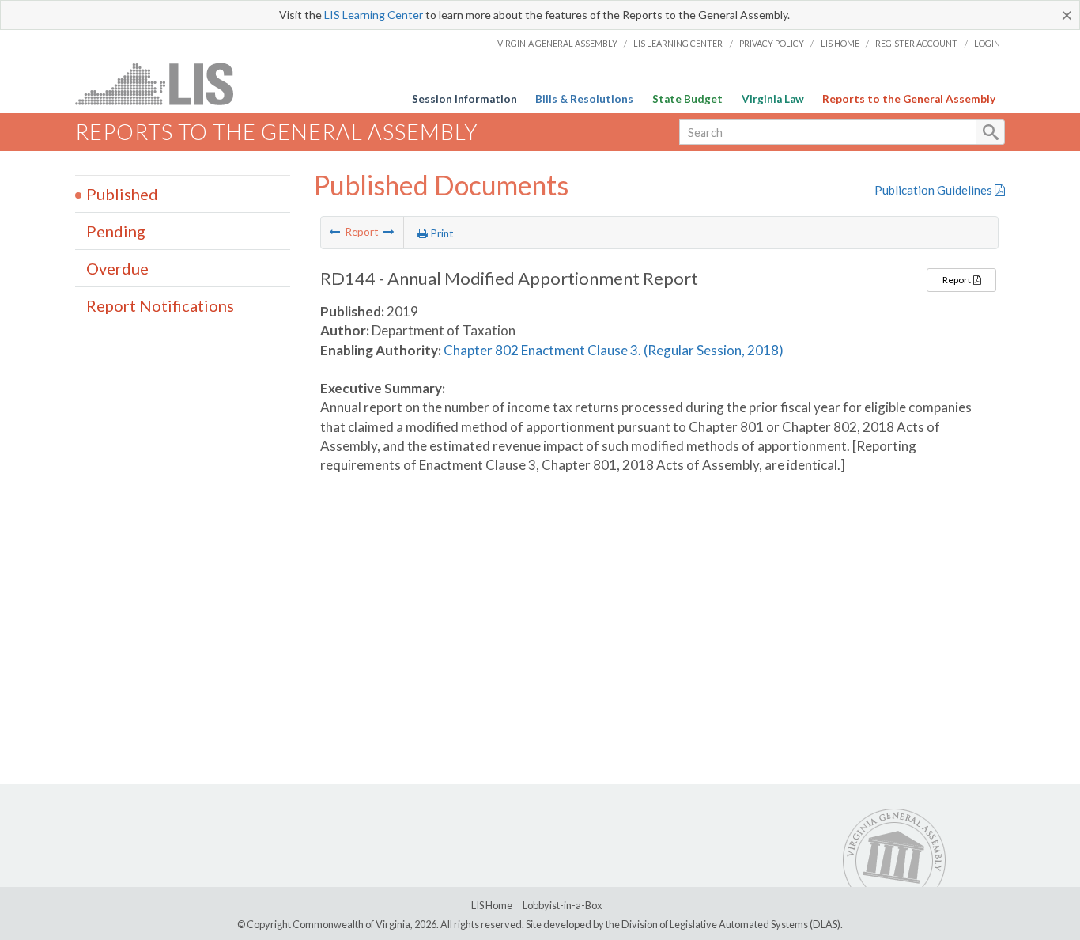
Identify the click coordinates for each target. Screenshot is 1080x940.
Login (987, 43)
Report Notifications (160, 305)
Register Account (916, 43)
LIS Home (840, 43)
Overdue (117, 268)
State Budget (687, 99)
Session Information (464, 99)
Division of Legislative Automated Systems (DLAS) (730, 924)
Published (122, 193)
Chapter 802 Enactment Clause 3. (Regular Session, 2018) (614, 350)
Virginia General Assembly (557, 43)
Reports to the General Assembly (908, 99)
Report (957, 280)
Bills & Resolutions (584, 99)
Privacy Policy (771, 43)
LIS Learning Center (373, 14)
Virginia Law (773, 99)
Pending (115, 231)
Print (441, 233)
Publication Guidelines (934, 190)
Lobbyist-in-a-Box (562, 905)
